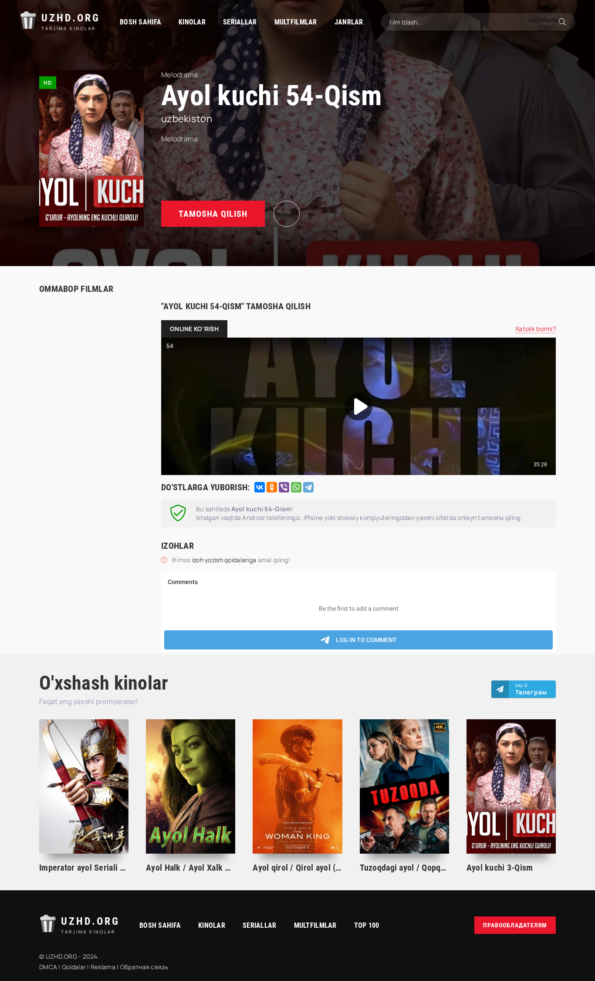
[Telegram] (308, 487)
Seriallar (240, 22)
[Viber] (284, 487)
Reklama (103, 967)
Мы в (531, 689)
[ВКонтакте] (259, 487)
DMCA (48, 967)
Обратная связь (144, 967)
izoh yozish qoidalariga (225, 560)
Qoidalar (74, 967)
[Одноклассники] (272, 487)
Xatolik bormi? (535, 329)
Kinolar (192, 22)
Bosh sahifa (140, 22)
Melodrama (179, 139)
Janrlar (349, 22)
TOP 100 (366, 925)
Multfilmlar (295, 22)
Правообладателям (515, 925)
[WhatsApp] (296, 487)
